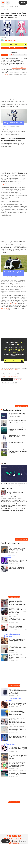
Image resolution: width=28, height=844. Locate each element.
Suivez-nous (5, 54)
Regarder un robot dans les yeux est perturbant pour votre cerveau (17, 421)
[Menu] (8, 3)
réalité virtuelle (22, 191)
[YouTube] (5, 838)
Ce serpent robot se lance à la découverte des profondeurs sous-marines (17, 429)
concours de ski (5, 308)
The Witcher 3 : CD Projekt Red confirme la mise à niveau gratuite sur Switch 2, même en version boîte (17, 549)
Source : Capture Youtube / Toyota (11, 126)
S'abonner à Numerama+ (12, 361)
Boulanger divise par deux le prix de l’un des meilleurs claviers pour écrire (18, 757)
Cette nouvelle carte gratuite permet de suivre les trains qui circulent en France (17, 729)
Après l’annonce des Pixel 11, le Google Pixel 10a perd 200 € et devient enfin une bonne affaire (17, 738)
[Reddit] (16, 838)
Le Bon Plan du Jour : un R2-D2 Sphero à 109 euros (16, 436)
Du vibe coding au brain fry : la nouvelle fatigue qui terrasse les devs (13, 506)
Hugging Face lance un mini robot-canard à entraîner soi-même (17, 619)
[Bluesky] (21, 838)
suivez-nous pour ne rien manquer (9, 369)
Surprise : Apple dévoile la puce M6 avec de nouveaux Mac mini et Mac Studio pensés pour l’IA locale (17, 773)
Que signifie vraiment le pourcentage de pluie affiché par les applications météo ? (18, 713)
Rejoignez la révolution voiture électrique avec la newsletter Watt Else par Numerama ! (17, 415)
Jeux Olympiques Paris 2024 (9, 382)
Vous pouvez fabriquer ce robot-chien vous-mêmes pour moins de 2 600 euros (17, 451)
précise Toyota (13, 303)
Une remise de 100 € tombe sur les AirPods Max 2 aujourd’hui (17, 704)
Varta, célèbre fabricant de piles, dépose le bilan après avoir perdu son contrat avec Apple (13, 509)
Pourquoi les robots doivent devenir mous (15, 443)
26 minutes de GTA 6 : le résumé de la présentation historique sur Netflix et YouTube (18, 611)
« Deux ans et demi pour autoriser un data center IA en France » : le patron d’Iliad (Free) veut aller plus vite (18, 628)
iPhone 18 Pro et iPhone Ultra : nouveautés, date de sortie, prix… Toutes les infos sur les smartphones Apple (16, 492)
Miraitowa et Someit (17, 103)
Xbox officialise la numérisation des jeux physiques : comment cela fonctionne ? (18, 692)
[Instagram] (12, 838)
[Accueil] (3, 3)
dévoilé (6, 74)
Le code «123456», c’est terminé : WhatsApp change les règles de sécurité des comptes (18, 765)
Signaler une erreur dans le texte (9, 376)
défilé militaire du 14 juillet (19, 68)
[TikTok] (7, 838)
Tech (4, 9)
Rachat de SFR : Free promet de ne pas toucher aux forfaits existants (17, 649)
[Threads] (23, 838)
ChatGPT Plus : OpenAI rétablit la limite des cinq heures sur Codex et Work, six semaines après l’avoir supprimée (18, 748)
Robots (9, 9)
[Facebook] (14, 838)
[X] (9, 838)
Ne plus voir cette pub (22, 406)
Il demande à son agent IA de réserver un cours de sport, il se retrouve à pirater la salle (13, 497)
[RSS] (18, 838)
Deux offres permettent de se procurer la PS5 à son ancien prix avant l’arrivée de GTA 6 (18, 560)
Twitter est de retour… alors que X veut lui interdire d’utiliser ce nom (17, 657)
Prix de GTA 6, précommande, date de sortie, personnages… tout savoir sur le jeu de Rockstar (18, 641)
